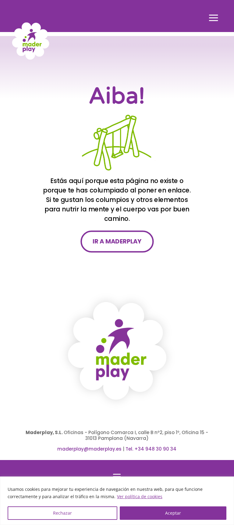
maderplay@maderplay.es (89, 449)
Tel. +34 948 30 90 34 (151, 449)
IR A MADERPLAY (117, 241)
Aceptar (173, 513)
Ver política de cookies (139, 496)
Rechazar (62, 513)
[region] (117, 500)
